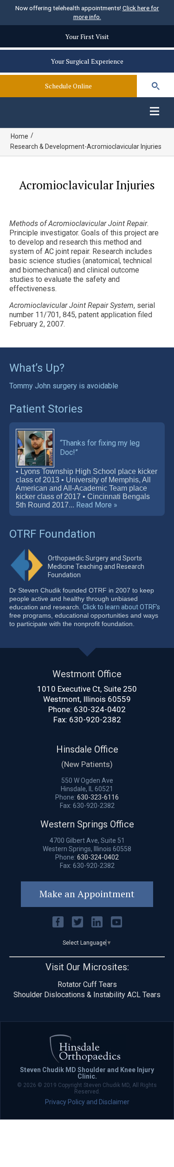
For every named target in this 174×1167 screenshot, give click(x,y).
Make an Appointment (87, 893)
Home (19, 136)
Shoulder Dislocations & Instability (69, 994)
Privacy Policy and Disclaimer (87, 1102)
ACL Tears (144, 994)
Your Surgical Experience (87, 61)
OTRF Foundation (52, 533)
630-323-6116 (98, 797)
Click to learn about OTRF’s (121, 607)
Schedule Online (68, 85)
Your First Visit (87, 36)
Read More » (96, 505)
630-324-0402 (100, 709)
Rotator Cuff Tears (87, 984)
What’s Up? (36, 367)
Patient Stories (46, 408)
